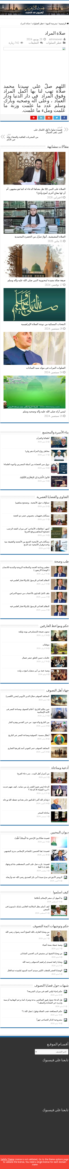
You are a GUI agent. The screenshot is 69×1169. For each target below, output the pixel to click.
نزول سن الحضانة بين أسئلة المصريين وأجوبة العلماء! (26, 464)
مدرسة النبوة (51, 23)
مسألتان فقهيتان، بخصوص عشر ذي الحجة (31, 515)
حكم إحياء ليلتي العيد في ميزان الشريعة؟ (44, 991)
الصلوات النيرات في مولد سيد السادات (45, 367)
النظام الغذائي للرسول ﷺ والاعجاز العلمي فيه (29, 580)
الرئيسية (63, 23)
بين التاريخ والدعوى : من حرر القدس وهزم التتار (29, 722)
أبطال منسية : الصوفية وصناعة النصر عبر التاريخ (28, 735)
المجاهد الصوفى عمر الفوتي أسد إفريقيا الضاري (28, 748)
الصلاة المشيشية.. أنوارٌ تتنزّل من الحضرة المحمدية (40, 236)
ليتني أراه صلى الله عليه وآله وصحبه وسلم (44, 411)
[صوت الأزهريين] (34, 9)
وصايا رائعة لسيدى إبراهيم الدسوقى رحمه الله (42, 962)
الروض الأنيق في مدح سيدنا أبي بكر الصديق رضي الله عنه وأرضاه (34, 877)
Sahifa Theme (7, 1159)
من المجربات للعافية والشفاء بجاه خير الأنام (22, 137)
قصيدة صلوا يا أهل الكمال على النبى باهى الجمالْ (48, 130)
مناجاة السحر (43, 813)
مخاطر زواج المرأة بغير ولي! (37, 451)
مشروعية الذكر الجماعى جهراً (49, 1020)
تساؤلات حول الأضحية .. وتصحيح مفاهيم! (32, 502)
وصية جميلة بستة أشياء (52, 945)
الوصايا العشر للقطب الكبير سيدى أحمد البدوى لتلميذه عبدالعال (34, 970)
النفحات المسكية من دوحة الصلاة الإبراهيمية (43, 324)
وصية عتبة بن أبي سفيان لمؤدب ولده (33, 670)
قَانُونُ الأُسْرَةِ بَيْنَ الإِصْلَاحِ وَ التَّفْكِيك (34, 477)
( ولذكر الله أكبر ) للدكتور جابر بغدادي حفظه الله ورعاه (26, 800)
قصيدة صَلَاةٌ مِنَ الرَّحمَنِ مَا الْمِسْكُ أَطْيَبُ (31, 838)
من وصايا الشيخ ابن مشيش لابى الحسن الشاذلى (41, 953)
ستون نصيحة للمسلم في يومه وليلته (33, 631)
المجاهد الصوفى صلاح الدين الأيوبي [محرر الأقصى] (27, 696)
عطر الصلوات (38, 23)
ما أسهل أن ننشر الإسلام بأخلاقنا (48, 898)
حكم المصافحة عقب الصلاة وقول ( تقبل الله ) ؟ (42, 1011)
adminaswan (55, 39)
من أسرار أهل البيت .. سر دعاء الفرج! (33, 773)
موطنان (46, 644)
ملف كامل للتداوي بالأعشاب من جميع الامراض (29, 593)
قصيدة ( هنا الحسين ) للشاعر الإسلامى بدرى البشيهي (26, 851)
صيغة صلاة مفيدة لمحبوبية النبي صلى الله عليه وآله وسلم (36, 280)
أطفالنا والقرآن (42, 438)
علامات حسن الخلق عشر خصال (35, 658)
